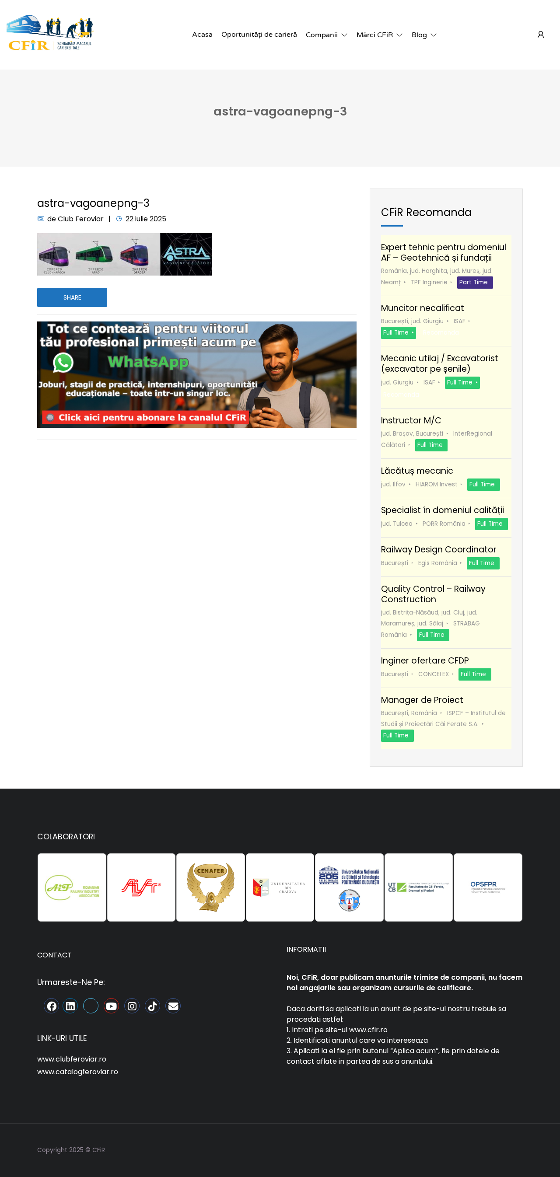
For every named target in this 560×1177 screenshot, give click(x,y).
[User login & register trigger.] (541, 35)
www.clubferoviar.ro (71, 1059)
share (72, 297)
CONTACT (54, 955)
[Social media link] (515, 1148)
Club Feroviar (81, 219)
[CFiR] (50, 34)
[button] (327, 35)
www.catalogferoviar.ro (77, 1072)
